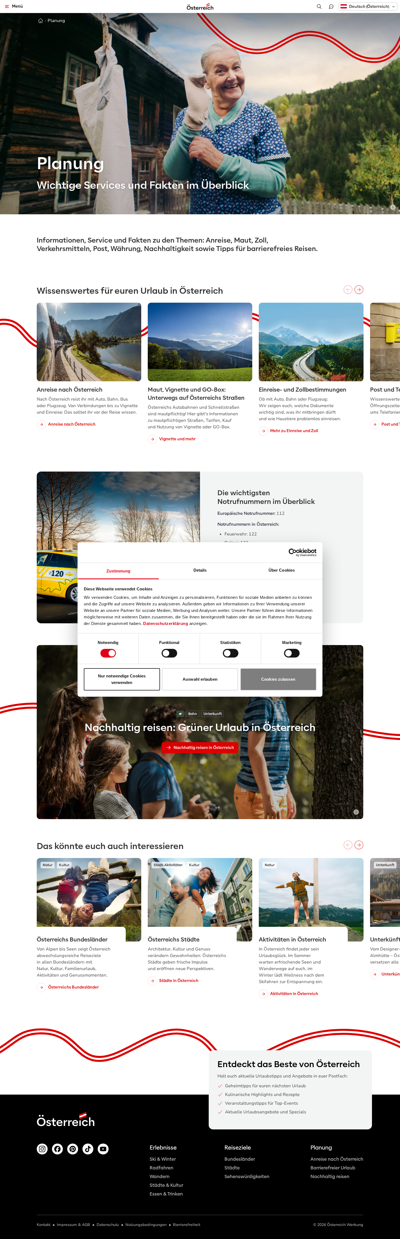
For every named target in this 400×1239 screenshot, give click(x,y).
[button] (368, 6)
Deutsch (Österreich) (369, 6)
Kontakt (43, 1224)
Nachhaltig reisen (329, 1176)
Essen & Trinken (166, 1194)
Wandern (160, 1176)
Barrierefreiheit (186, 1224)
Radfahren (161, 1168)
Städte (232, 1168)
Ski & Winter (163, 1159)
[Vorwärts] (359, 289)
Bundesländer (239, 1159)
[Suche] (319, 6)
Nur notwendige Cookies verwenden (122, 679)
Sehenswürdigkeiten (246, 1176)
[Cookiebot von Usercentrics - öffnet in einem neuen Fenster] (292, 552)
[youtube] (103, 1149)
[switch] (169, 653)
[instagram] (42, 1149)
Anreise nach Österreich (336, 1159)
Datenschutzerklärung (165, 623)
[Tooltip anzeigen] (393, 207)
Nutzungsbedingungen (146, 1224)
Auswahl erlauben (200, 679)
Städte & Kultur (166, 1185)
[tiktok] (87, 1149)
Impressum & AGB (73, 1224)
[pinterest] (72, 1149)
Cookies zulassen (278, 679)
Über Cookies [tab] (282, 570)
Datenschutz (108, 1224)
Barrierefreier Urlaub (332, 1168)
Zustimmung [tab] (118, 571)
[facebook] (57, 1149)
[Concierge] (331, 6)
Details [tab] (200, 570)
